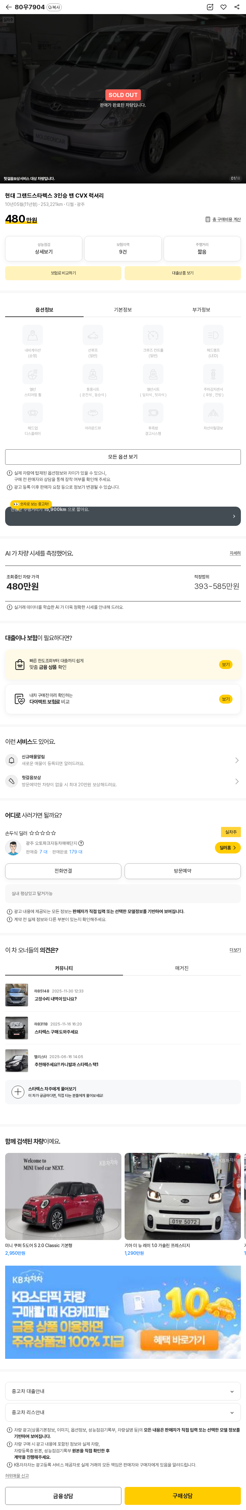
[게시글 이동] (123, 995)
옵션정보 (44, 310)
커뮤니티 (64, 968)
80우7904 (37, 7)
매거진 (182, 968)
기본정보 (123, 310)
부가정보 (201, 310)
